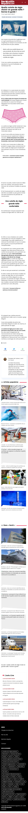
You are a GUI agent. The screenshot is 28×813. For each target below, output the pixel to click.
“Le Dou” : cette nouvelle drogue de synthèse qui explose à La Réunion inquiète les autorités (13, 466)
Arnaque (4, 756)
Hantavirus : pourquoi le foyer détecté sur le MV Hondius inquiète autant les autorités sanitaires (12, 611)
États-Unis (4, 801)
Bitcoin (10, 756)
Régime (10, 796)
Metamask (10, 784)
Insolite (21, 779)
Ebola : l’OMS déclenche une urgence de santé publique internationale (12, 487)
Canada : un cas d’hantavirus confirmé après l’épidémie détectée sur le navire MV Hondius (12, 445)
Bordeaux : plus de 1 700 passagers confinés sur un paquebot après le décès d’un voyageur (13, 567)
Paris (22, 784)
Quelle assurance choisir (7, 791)
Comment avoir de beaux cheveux (10, 761)
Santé (4, 343)
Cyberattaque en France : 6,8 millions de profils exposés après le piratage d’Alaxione (13, 703)
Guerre (15, 779)
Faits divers (4, 771)
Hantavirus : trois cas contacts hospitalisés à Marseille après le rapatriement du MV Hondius (12, 546)
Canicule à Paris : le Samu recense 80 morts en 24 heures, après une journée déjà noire (13, 403)
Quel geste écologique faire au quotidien (11, 789)
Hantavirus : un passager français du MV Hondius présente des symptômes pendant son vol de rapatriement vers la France (13, 654)
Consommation (21, 764)
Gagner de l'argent (6, 779)
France (19, 776)
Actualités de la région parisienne (9, 751)
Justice (4, 784)
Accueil (3, 665)
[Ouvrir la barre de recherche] (22, 2)
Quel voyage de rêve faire (8, 794)
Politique (16, 786)
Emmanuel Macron (14, 769)
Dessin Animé (20, 766)
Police (9, 786)
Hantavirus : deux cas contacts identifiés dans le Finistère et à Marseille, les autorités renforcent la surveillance (13, 589)
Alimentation (5, 754)
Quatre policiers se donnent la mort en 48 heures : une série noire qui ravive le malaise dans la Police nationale (13, 714)
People (3, 786)
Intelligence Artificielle (7, 781)
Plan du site (4, 735)
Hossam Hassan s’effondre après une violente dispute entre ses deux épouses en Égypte (13, 693)
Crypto (4, 766)
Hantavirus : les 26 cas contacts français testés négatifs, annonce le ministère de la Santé (12, 509)
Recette (4, 796)
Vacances (9, 799)
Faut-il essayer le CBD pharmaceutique (11, 774)
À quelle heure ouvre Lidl (19, 799)
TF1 (3, 799)
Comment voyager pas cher (8, 764)
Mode (17, 784)
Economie (4, 769)
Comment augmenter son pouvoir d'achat (11, 759)
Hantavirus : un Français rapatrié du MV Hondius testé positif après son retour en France (12, 632)
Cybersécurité (11, 766)
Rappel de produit (21, 794)
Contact (3, 743)
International (18, 781)
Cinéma (16, 756)
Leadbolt (3, 809)
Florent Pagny (5, 776)
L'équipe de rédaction (7, 730)
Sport (22, 796)
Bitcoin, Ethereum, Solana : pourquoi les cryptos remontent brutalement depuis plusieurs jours (13, 683)
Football (13, 776)
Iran (24, 781)
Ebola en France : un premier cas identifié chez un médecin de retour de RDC (13, 424)
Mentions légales (6, 739)
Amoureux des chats (15, 754)
